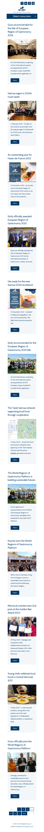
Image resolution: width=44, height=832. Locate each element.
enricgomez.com (28, 826)
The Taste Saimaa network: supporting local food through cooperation (21, 411)
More (15, 80)
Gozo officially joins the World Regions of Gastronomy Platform (20, 745)
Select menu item (22, 16)
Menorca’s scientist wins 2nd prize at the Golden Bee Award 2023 (22, 609)
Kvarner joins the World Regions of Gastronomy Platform (20, 544)
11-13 (24, 813)
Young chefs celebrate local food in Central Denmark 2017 (21, 677)
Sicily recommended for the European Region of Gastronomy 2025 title (22, 346)
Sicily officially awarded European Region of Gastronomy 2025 (20, 220)
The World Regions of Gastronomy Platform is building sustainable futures (21, 476)
